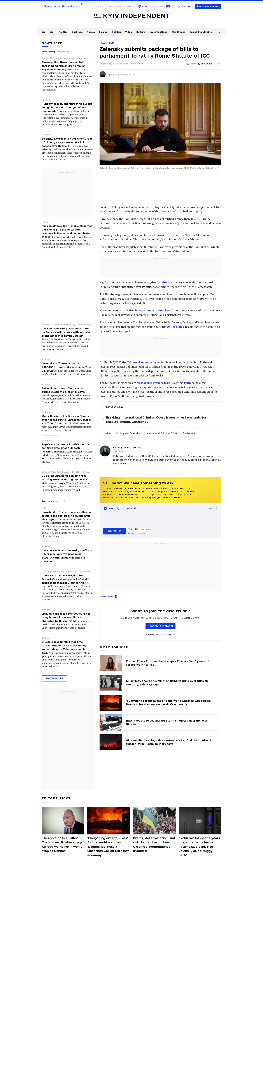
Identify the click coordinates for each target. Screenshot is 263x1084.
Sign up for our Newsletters (62, 6)
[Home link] (131, 15)
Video (128, 32)
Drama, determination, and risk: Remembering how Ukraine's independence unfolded (154, 844)
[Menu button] (43, 31)
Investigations (158, 32)
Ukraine (162, 282)
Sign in (171, 634)
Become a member (160, 625)
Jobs (118, 6)
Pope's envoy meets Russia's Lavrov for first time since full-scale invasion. (65, 448)
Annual (131, 508)
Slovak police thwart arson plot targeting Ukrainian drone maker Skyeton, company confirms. (63, 66)
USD (212, 508)
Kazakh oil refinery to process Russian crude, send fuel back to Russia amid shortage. (67, 516)
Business (77, 32)
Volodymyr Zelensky (128, 433)
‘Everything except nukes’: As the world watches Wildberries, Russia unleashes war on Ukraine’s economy (108, 846)
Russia (91, 32)
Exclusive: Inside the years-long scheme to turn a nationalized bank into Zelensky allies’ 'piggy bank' (200, 846)
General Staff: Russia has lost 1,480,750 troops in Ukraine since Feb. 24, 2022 (66, 367)
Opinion (116, 32)
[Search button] (219, 32)
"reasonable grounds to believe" (157, 382)
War (52, 32)
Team (110, 6)
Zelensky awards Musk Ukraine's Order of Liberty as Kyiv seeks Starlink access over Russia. (67, 142)
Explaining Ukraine (201, 32)
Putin (187, 382)
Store (144, 6)
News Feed (107, 42)
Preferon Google (201, 63)
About (101, 6)
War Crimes (178, 32)
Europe (103, 32)
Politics (63, 32)
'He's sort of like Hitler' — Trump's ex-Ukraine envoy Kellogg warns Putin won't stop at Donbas (62, 844)
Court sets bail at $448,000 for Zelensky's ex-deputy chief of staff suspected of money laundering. (65, 579)
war (198, 239)
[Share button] (218, 64)
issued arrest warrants (146, 362)
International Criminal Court (161, 433)
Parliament (189, 433)
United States (175, 326)
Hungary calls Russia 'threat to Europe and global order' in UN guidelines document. (67, 107)
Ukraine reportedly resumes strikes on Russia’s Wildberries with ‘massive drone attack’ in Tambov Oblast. (66, 332)
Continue (114, 531)
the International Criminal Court (171, 251)
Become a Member (208, 6)
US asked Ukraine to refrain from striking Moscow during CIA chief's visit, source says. (65, 479)
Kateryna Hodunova (123, 74)
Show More (54, 678)
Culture (140, 32)
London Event (158, 6)
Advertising (129, 6)
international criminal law (152, 310)
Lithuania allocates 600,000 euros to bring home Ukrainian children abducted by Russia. (66, 617)
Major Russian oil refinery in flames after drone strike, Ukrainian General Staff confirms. (66, 420)
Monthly (114, 508)
